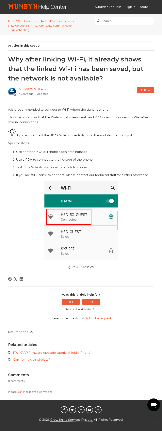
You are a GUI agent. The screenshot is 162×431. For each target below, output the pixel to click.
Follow (145, 90)
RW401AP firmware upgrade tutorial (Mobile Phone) (52, 352)
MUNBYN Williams (33, 89)
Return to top (18, 332)
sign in (21, 391)
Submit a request (108, 7)
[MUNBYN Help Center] (37, 7)
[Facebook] (10, 279)
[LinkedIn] (21, 279)
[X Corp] (15, 279)
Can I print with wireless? (31, 359)
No (91, 301)
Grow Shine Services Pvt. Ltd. (71, 419)
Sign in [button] (130, 7)
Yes (71, 301)
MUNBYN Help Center (22, 21)
